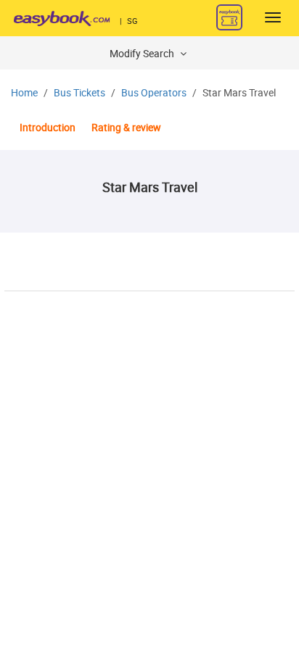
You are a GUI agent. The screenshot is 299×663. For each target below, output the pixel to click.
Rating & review (126, 128)
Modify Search (143, 54)
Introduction (47, 128)
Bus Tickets (79, 93)
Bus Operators (154, 93)
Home (24, 93)
